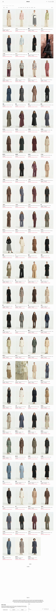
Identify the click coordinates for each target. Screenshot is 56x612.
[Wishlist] (51, 2)
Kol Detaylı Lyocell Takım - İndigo (7, 557)
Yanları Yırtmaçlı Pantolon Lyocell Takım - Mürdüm (34, 532)
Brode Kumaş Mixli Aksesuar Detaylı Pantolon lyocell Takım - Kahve (9, 205)
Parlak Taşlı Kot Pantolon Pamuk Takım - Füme (21, 331)
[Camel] (15, 204)
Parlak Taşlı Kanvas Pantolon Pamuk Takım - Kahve (34, 331)
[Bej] (15, 179)
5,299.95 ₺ (4, 231)
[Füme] (15, 330)
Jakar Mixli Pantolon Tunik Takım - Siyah (46, 205)
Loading (28, 566)
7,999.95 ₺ (16, 30)
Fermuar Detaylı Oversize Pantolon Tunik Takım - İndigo (21, 230)
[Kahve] (3, 53)
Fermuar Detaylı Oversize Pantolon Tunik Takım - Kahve (9, 230)
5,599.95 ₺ (4, 55)
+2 (5, 53)
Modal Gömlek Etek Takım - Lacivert (32, 557)
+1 (30, 154)
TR (46, 1)
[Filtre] (4, 7)
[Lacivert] (15, 154)
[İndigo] (3, 154)
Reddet (22, 609)
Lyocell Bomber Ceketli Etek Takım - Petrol (20, 155)
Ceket (34, 7)
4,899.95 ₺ (42, 508)
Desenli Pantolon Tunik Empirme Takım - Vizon (21, 306)
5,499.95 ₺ (4, 206)
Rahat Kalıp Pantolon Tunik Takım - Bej (33, 381)
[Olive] (3, 380)
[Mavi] (15, 28)
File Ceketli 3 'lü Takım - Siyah (6, 331)
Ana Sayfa (4, 5)
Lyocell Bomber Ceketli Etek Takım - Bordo (33, 155)
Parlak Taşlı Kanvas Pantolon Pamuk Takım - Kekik (9, 356)
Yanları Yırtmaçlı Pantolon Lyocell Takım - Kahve (46, 507)
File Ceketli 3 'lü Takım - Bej (44, 306)
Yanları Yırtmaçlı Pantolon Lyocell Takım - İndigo (8, 532)
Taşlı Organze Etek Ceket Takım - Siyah (7, 306)
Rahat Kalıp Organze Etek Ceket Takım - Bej (8, 381)
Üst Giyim (10, 5)
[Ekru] (3, 506)
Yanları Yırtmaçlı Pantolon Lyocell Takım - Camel (34, 507)
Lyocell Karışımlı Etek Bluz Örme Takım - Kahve (8, 155)
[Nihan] (28, 2)
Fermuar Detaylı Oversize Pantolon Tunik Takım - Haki (47, 230)
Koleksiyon (7, 5)
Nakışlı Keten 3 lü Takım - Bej (6, 29)
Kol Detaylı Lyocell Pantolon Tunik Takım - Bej (46, 155)
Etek (29, 7)
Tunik (19, 7)
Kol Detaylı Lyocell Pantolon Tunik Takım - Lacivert (9, 54)
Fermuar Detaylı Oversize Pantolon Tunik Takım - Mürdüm (34, 230)
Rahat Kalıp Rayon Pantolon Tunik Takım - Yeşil (46, 29)
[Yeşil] (16, 28)
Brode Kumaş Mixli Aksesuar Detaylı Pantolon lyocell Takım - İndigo (21, 205)
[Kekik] (42, 330)
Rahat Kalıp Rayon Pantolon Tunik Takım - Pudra (21, 29)
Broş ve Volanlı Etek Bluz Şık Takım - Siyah (33, 482)
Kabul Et (13, 609)
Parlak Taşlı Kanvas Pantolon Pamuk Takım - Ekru (21, 356)
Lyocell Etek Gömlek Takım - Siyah (45, 482)
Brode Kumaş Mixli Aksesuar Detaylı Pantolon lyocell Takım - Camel (47, 180)
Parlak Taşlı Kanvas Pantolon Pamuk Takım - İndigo (47, 331)
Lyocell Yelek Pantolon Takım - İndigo (45, 381)
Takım (21, 7)
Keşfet (51, 56)
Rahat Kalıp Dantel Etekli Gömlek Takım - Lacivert (34, 29)
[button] (49, 2)
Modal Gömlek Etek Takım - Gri (19, 557)
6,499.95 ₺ (16, 156)
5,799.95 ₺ (4, 156)
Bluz (25, 7)
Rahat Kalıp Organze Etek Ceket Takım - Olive (21, 381)
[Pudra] (17, 28)
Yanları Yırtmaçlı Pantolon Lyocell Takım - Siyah (21, 532)
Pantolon (32, 7)
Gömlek (27, 7)
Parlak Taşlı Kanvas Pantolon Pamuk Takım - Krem (47, 356)
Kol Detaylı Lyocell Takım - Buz (6, 482)
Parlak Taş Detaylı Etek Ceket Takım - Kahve (33, 306)
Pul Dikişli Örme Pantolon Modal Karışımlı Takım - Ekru (21, 507)
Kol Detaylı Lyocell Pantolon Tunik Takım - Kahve (8, 180)
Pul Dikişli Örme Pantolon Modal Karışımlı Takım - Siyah (9, 507)
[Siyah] (28, 28)
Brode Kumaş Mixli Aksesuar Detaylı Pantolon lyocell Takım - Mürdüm (34, 205)
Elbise (23, 7)
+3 (30, 330)
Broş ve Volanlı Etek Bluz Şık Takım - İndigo (20, 482)
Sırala (51, 7)
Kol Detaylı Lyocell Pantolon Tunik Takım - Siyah (21, 180)
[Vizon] (15, 305)
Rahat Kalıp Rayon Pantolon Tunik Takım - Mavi (21, 54)
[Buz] (3, 481)
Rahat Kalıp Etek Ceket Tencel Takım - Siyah (33, 54)
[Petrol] (17, 154)
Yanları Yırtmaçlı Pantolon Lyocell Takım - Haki (46, 532)
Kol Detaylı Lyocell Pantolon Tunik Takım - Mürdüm (34, 180)
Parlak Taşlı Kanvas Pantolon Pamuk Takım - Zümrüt (34, 356)
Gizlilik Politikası (12, 607)
